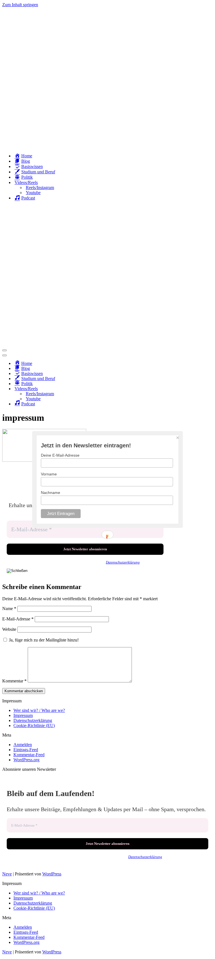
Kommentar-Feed (29, 754)
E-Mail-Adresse (18, 619)
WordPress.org (26, 759)
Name (9, 608)
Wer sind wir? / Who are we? (39, 710)
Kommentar (14, 681)
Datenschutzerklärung (123, 562)
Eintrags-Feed (25, 749)
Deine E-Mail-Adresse (60, 455)
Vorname (49, 474)
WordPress (51, 873)
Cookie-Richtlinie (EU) (34, 725)
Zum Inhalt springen (20, 4)
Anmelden (22, 744)
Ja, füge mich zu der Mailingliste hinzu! (43, 640)
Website (9, 629)
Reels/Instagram (40, 187)
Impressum (23, 715)
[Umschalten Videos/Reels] (100, 389)
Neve (7, 873)
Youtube (33, 192)
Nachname (50, 492)
